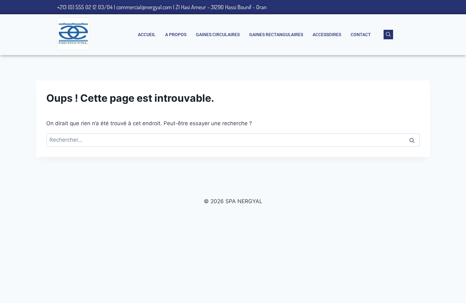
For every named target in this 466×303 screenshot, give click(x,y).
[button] (388, 34)
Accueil (147, 34)
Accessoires (327, 34)
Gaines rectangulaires (276, 34)
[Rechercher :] (233, 140)
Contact (361, 34)
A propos (175, 34)
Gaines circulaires (218, 34)
